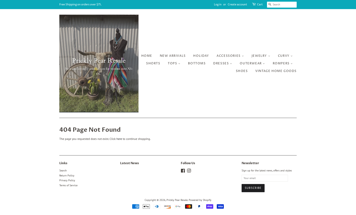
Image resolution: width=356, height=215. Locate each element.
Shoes (242, 71)
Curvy (284, 56)
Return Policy (66, 175)
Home (146, 56)
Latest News (129, 163)
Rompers (282, 63)
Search (63, 170)
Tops (173, 63)
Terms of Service (68, 185)
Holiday (201, 56)
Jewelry (260, 56)
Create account (237, 4)
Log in (218, 4)
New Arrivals (173, 56)
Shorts (153, 63)
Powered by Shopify (200, 200)
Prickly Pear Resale (177, 200)
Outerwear (251, 63)
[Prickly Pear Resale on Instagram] (189, 171)
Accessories (229, 56)
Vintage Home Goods (276, 71)
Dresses (221, 63)
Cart (260, 4)
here (119, 139)
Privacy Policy (67, 180)
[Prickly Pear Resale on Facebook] (183, 171)
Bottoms (197, 63)
